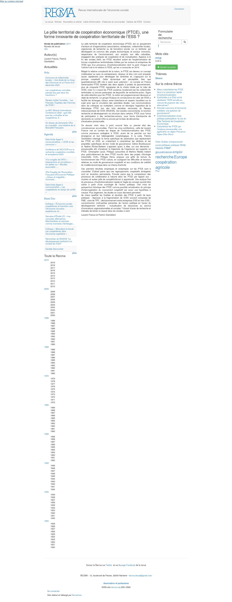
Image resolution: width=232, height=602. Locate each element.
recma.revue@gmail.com (140, 575)
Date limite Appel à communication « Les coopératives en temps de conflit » (60, 188)
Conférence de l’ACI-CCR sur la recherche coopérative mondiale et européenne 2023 (59, 152)
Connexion (179, 8)
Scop (183, 144)
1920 (46, 520)
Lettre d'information (92, 21)
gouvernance (163, 152)
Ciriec (158, 141)
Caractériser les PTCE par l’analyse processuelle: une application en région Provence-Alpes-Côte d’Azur (171, 130)
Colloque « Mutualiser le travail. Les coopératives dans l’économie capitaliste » (59, 231)
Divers (158, 78)
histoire (159, 148)
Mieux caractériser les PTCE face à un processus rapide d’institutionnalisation (170, 92)
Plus (157, 170)
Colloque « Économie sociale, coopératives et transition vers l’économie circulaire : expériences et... (59, 207)
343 (46, 48)
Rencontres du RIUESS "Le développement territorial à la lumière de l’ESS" (58, 241)
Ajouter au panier (168, 67)
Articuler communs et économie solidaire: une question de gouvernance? (171, 110)
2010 (46, 259)
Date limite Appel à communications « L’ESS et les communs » (59, 142)
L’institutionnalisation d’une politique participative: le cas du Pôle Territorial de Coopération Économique (171, 119)
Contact (147, 21)
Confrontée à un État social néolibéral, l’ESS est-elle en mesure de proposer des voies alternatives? (171, 101)
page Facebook (128, 564)
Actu (46, 72)
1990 (46, 317)
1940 (46, 462)
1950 (46, 433)
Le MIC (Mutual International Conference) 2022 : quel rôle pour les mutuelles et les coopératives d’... (58, 114)
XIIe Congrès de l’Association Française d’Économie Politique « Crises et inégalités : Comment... (59, 175)
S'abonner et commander (113, 21)
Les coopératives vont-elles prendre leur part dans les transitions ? (58, 92)
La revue (49, 21)
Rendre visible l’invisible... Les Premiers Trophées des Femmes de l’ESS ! (60, 103)
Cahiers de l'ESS (134, 21)
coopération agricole (165, 164)
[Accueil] (61, 12)
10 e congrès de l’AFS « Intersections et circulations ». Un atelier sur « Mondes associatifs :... (59, 163)
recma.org (115, 587)
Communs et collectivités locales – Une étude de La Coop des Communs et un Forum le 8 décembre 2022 (60, 81)
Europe (180, 156)
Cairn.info (158, 8)
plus (74, 131)
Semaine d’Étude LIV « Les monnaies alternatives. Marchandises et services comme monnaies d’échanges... (60, 220)
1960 (46, 404)
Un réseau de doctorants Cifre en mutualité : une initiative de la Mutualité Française (60, 125)
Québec (164, 141)
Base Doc (49, 198)
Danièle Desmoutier (54, 248)
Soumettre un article (72, 21)
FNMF (167, 148)
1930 (46, 491)
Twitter (109, 564)
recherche (164, 156)
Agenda (48, 134)
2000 (46, 288)
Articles (58, 21)
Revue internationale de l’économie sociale (103, 10)
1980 (46, 346)
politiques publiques (170, 144)
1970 (46, 375)
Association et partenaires (116, 583)
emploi (177, 151)
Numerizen (77, 594)
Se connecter (53, 591)
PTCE (158, 58)
